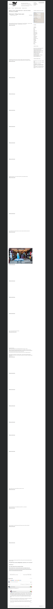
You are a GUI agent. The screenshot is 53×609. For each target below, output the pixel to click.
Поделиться (23, 584)
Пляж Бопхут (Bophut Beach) (36, 55)
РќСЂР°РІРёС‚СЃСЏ (11, 564)
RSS (31, 584)
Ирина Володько (35, 60)
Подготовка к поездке (36, 38)
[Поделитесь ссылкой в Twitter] (30, 11)
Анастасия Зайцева (35, 66)
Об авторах (35, 2)
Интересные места (19, 10)
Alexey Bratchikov (35, 63)
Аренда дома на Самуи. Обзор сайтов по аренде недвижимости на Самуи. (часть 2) (38, 50)
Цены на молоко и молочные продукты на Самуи (38, 48)
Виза (34, 28)
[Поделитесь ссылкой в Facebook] (29, 11)
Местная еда (11, 11)
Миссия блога (35, 3)
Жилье (34, 31)
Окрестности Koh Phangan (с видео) (37, 56)
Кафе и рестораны (27, 10)
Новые (9, 584)
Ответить (31, 602)
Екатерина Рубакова (12, 586)
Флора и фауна (35, 42)
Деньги (34, 29)
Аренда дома (35, 27)
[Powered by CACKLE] (31, 578)
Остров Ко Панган (35, 36)
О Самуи (34, 35)
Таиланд (34, 41)
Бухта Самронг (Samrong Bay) (36, 53)
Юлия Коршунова (14, 591)
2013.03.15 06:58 (12, 602)
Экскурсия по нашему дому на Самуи (37, 49)
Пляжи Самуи (35, 37)
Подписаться (28, 584)
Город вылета (35, 12)
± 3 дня (35, 15)
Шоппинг (16, 11)
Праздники (35, 39)
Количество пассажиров (36, 18)
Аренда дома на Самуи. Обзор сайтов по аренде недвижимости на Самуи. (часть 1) (38, 52)
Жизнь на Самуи (12, 10)
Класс (34, 20)
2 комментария (10, 578)
